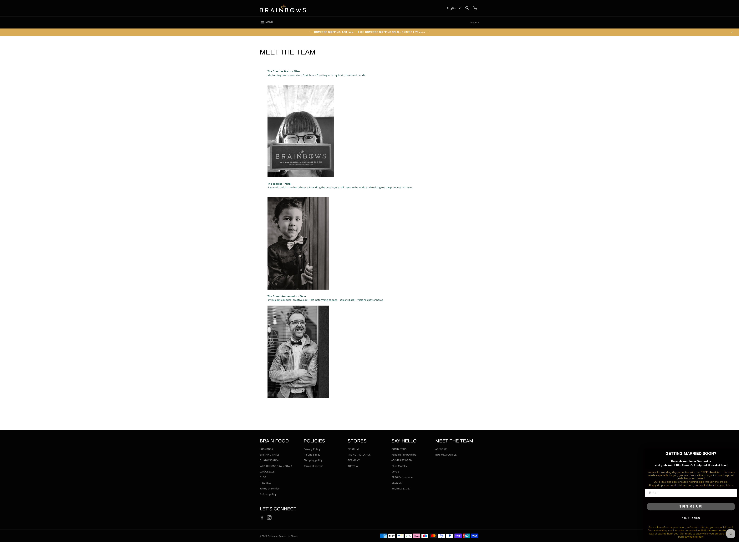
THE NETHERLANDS (359, 454)
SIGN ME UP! (691, 506)
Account (474, 22)
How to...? (265, 482)
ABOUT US (441, 449)
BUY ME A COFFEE (446, 454)
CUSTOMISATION (270, 460)
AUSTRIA (353, 466)
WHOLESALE (267, 471)
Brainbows (273, 536)
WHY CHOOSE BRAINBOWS (276, 466)
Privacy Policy (312, 449)
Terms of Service (269, 488)
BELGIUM (353, 449)
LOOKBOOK (266, 449)
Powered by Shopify (288, 536)
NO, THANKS (691, 518)
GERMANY (354, 460)
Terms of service (313, 466)
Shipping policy (313, 460)
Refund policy (268, 494)
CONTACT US (398, 449)
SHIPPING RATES (269, 454)
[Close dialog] (734, 451)
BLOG (263, 477)
